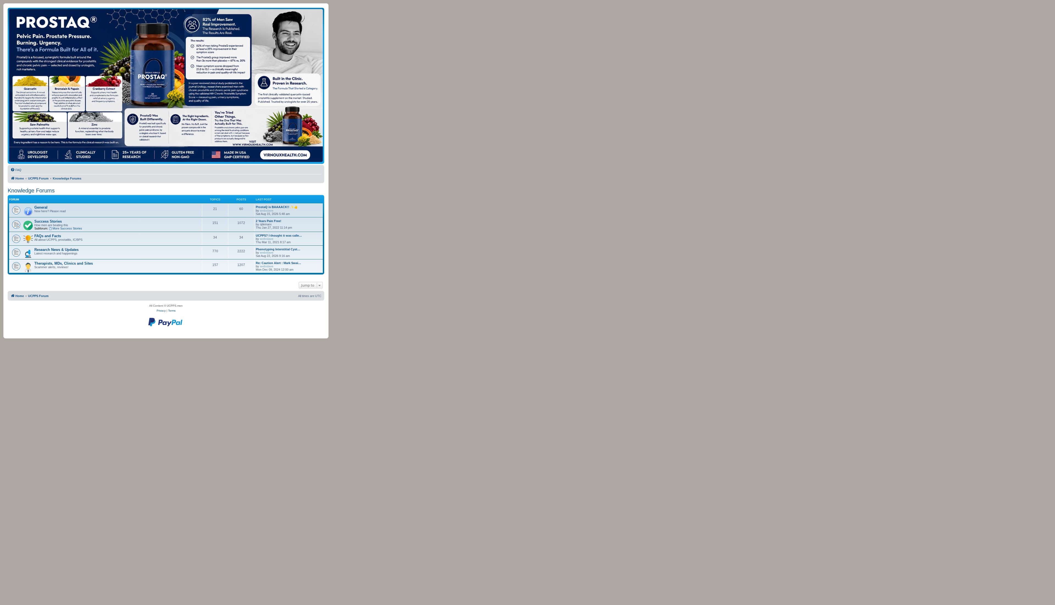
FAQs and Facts (47, 236)
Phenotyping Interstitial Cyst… (278, 249)
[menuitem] (15, 170)
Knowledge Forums (31, 190)
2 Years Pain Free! (268, 221)
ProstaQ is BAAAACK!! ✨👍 (277, 207)
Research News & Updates (56, 250)
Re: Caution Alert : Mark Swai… (278, 263)
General (41, 207)
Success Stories (48, 221)
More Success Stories (67, 228)
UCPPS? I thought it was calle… (279, 235)
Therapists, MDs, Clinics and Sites (63, 263)
